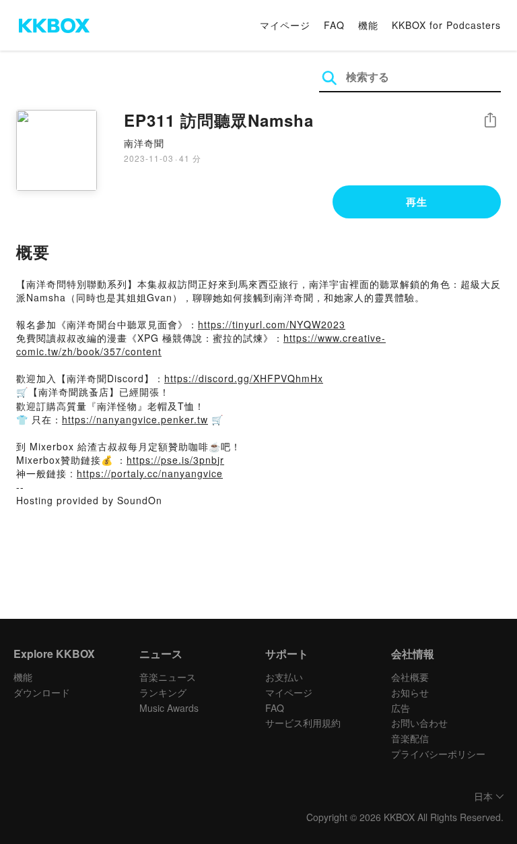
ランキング (162, 692)
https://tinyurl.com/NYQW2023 (271, 324)
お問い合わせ (419, 722)
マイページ (285, 25)
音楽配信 (410, 738)
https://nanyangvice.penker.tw (135, 419)
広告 (400, 708)
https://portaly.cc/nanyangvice (150, 473)
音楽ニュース (167, 677)
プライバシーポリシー (438, 753)
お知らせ (410, 692)
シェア (490, 120)
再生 (416, 201)
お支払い (284, 677)
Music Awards (169, 708)
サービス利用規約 (303, 722)
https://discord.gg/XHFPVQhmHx (243, 378)
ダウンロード (41, 692)
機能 (368, 25)
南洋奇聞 (144, 143)
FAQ (334, 25)
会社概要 (410, 677)
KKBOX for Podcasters (446, 25)
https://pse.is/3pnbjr (175, 459)
